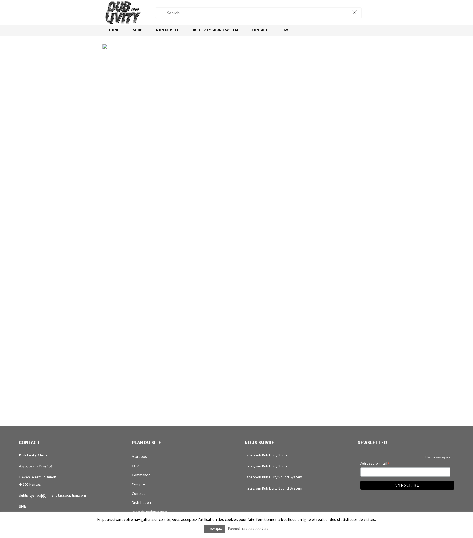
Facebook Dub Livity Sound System (273, 477)
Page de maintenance (149, 511)
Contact (138, 493)
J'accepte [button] (215, 529)
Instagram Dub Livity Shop (266, 466)
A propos (139, 456)
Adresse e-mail (375, 463)
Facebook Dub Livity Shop (266, 455)
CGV (135, 465)
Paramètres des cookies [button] (248, 528)
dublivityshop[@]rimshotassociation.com (52, 495)
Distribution (141, 502)
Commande (141, 474)
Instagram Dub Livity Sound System (273, 488)
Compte (138, 484)
